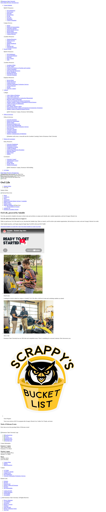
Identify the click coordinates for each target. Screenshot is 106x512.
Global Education (8, 492)
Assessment (6, 199)
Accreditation (7, 501)
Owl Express (10, 12)
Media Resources (8, 465)
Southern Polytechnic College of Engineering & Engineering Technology (25, 107)
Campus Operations (12, 132)
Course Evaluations (11, 20)
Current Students (8, 5)
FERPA (9, 154)
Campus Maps (7, 462)
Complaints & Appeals (12, 147)
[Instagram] (54, 439)
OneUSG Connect (11, 88)
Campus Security (8, 490)
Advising (9, 42)
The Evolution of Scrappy (13, 206)
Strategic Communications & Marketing (16, 133)
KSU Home (4, 172)
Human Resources (11, 81)
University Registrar (12, 47)
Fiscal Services (10, 128)
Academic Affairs (11, 65)
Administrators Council (12, 160)
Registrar (6, 486)
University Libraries (12, 28)
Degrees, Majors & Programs (11, 485)
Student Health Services (13, 29)
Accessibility (7, 495)
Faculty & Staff (7, 49)
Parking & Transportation (13, 27)
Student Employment (12, 32)
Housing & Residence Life (13, 124)
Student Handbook (11, 43)
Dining (8, 25)
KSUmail (9, 13)
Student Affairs (10, 122)
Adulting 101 (7, 208)
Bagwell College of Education (14, 99)
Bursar (8, 45)
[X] (54, 436)
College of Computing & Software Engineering (18, 101)
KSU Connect (10, 58)
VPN (8, 60)
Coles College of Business (13, 95)
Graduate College (11, 105)
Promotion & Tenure (12, 73)
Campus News (7, 473)
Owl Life (9, 17)
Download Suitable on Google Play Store (11, 226)
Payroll (8, 87)
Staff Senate (10, 162)
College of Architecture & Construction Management (20, 98)
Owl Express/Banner (12, 55)
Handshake (9, 19)
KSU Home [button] (4, 2)
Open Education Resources (13, 70)
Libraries (6, 481)
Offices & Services (8, 114)
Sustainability (7, 493)
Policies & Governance (9, 139)
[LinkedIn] (54, 438)
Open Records (7, 507)
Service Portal (10, 31)
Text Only (6, 510)
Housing (6, 482)
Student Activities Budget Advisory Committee (15, 201)
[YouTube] (54, 440)
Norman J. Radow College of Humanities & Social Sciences (21, 102)
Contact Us (6, 197)
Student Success (11, 40)
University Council (11, 159)
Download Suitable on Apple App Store (31, 226)
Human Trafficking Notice (10, 508)
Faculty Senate (10, 163)
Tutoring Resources (11, 39)
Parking (6, 463)
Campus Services (11, 83)
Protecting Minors (11, 151)
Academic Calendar (8, 471)
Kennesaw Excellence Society (11, 209)
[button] (12, 174)
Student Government (12, 165)
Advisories (6, 503)
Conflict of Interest (11, 148)
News (5, 198)
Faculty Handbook (11, 72)
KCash (8, 16)
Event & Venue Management (14, 125)
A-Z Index (6, 170)
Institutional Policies (12, 145)
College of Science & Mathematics (15, 103)
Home (5, 195)
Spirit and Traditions (9, 205)
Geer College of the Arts (13, 96)
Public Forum (10, 152)
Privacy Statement (8, 500)
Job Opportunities (8, 488)
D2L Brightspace (11, 10)
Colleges (6, 90)
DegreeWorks (10, 14)
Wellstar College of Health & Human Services (18, 109)
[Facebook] (54, 435)
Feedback (6, 505)
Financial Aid (10, 46)
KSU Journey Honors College (14, 106)
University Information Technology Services (18, 84)
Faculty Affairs (10, 66)
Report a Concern (8, 504)
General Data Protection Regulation (15, 150)
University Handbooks (12, 144)
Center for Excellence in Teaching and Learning (18, 68)
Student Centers (7, 204)
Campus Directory (11, 34)
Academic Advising (12, 131)
